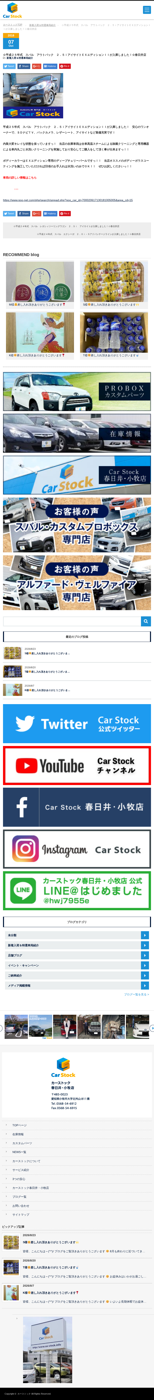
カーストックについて (26, 1161)
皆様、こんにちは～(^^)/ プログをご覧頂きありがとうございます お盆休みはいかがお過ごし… (84, 1276)
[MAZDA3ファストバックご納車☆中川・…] (40, 1027)
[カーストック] (34, 10)
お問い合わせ (20, 1205)
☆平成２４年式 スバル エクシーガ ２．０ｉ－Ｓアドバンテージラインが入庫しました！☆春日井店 (89, 234)
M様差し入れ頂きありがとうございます (35, 304)
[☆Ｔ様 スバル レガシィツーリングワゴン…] (64, 1027)
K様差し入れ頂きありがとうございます (35, 355)
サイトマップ (20, 1214)
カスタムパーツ (22, 1143)
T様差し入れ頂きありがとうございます (109, 355)
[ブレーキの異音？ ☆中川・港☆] (137, 1027)
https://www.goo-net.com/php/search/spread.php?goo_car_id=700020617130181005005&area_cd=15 (68, 200)
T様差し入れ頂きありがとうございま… (47, 671)
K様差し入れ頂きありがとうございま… (47, 690)
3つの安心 (18, 1179)
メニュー (147, 10)
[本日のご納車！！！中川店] (113, 1027)
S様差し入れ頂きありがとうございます (109, 304)
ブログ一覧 (19, 1196)
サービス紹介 (20, 1170)
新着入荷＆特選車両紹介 (42, 25)
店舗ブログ (15, 955)
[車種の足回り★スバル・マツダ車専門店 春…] (89, 1027)
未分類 (12, 935)
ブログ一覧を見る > (136, 994)
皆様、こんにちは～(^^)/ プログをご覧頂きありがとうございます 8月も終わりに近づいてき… (84, 1251)
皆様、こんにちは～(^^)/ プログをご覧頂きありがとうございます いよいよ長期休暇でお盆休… (84, 1301)
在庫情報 (18, 1134)
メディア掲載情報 (19, 985)
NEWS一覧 (19, 1152)
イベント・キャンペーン (23, 965)
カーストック (24, 1394)
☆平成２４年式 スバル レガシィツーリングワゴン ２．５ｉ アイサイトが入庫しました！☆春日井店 (66, 226)
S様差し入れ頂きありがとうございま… (47, 653)
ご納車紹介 (15, 975)
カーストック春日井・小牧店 (30, 1187)
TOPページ (19, 1125)
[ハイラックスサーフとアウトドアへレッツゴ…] (16, 1027)
